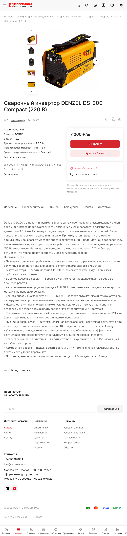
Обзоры (68, 447)
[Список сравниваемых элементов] (103, 5)
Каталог (9, 427)
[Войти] (95, 5)
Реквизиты (40, 432)
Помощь (69, 421)
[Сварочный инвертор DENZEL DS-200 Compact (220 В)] (70, 61)
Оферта (38, 516)
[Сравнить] (113, 119)
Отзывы (54, 207)
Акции (8, 432)
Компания (40, 421)
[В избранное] (106, 119)
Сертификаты (42, 442)
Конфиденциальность (16, 516)
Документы (40, 437)
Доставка (104, 207)
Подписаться (110, 409)
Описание (10, 207)
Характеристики (33, 207)
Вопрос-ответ (72, 442)
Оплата (88, 207)
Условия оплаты (73, 427)
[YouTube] (14, 488)
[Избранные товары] (112, 5)
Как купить (71, 207)
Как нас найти (72, 437)
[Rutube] (7, 488)
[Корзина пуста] (121, 5)
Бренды (8, 437)
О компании (41, 427)
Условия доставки (74, 432)
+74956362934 (13, 459)
